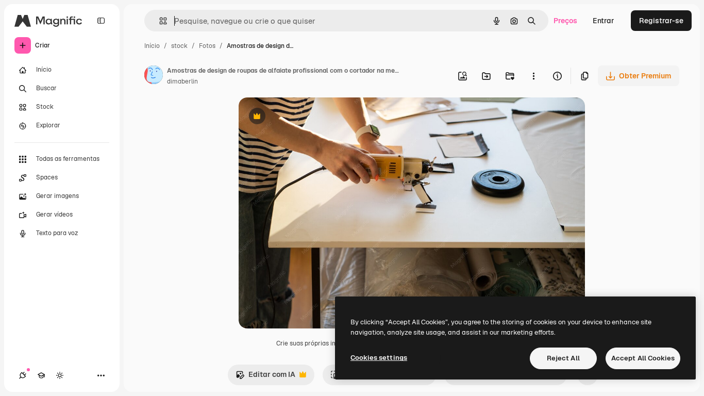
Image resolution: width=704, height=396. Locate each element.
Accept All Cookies (643, 358)
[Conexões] (22, 375)
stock (179, 46)
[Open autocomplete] (159, 21)
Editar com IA (265, 377)
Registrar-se (661, 20)
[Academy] (41, 375)
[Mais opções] (533, 75)
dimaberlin (182, 81)
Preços (565, 20)
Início (152, 46)
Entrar (603, 20)
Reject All (563, 358)
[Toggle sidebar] (101, 20)
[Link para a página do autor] (153, 76)
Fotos (207, 46)
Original (304, 117)
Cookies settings (378, 357)
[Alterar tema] (60, 375)
